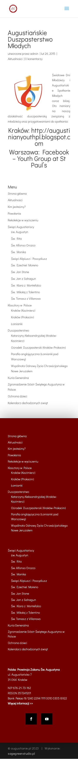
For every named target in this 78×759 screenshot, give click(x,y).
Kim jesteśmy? (17, 207)
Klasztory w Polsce (20, 305)
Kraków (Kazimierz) (23, 310)
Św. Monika (18, 252)
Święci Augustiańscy (21, 227)
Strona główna (17, 193)
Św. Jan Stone (20, 272)
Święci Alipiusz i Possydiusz (29, 259)
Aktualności (15, 59)
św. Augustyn (19, 232)
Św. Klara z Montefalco (26, 285)
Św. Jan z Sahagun (23, 279)
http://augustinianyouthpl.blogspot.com (39, 136)
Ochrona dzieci (17, 396)
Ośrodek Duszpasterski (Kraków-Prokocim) (38, 347)
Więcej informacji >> (20, 703)
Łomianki (17, 324)
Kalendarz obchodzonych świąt (28, 403)
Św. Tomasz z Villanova (26, 298)
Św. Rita (16, 238)
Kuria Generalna (18, 378)
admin (34, 54)
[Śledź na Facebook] (31, 719)
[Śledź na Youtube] (46, 719)
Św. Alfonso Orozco (23, 245)
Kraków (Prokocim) (22, 317)
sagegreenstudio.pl (21, 753)
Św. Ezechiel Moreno (24, 265)
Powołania (14, 213)
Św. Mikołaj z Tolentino (25, 292)
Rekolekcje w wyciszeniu (23, 220)
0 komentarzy (33, 59)
